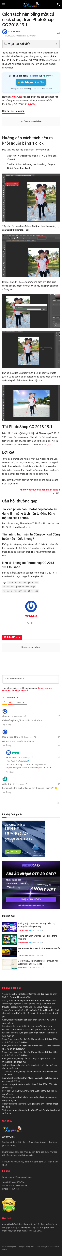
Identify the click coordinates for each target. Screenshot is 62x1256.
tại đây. (31, 104)
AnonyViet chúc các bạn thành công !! (40, 489)
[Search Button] (58, 4)
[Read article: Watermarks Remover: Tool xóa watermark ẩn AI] (9, 952)
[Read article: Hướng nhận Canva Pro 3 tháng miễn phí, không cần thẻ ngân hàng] (9, 927)
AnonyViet (17, 96)
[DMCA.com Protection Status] (9, 1205)
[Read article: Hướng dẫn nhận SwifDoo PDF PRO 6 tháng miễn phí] (9, 939)
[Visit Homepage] (31, 4)
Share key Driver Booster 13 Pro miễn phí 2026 (35, 1000)
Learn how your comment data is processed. (27, 689)
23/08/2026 (35, 967)
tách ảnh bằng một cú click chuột (19, 587)
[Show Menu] (3, 4)
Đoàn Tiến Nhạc (24, 761)
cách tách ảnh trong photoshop (23, 583)
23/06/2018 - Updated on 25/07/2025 (20, 36)
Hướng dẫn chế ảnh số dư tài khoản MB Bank (39, 1010)
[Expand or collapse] (56, 44)
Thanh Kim (24, 930)
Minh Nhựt (15, 32)
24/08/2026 (35, 955)
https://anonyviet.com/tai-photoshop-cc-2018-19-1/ (29, 768)
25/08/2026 (35, 943)
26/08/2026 (35, 930)
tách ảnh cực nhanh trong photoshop (21, 591)
